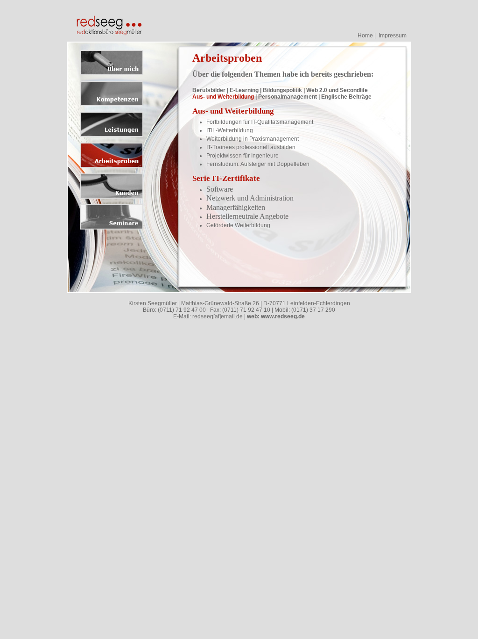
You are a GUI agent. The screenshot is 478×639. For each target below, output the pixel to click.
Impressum (393, 35)
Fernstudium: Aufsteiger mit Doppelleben (257, 164)
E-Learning (244, 90)
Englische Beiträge (346, 96)
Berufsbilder (208, 90)
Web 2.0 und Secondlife (337, 90)
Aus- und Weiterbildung (223, 96)
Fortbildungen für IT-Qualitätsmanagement (259, 122)
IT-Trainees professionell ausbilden (250, 147)
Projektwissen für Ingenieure (242, 155)
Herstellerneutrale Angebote (247, 216)
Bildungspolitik (282, 90)
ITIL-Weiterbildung (229, 130)
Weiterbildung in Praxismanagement (252, 139)
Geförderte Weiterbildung (238, 225)
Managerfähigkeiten (235, 207)
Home (365, 35)
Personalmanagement (287, 96)
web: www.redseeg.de (276, 316)
